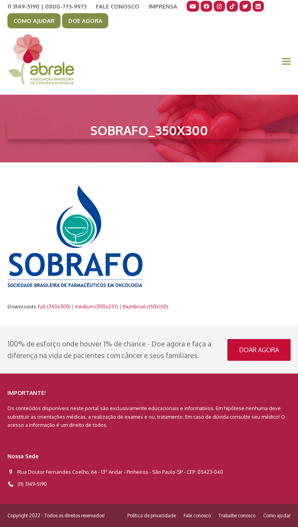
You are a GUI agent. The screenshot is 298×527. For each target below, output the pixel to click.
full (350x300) (54, 306)
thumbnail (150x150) (145, 306)
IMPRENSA (163, 6)
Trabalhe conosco (236, 515)
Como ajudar (277, 515)
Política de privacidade (151, 515)
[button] (286, 61)
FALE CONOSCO (117, 6)
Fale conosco (197, 515)
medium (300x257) (96, 306)
